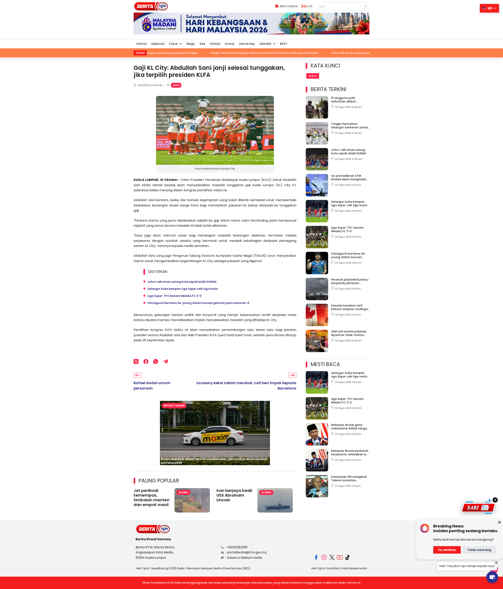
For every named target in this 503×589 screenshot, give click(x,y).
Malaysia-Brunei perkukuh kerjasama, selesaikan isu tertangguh (349, 452)
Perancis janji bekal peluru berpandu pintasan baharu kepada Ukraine (349, 281)
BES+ (283, 43)
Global (215, 43)
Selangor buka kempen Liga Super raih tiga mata (182, 289)
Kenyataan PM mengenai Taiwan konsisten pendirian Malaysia (349, 478)
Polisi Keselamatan (354, 568)
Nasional (157, 43)
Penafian (333, 568)
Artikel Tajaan (174, 405)
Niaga (190, 43)
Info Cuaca (288, 6)
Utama (141, 43)
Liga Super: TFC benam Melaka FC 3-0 (174, 296)
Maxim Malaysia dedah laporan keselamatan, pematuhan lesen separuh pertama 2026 (214, 461)
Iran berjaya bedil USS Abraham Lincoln (234, 495)
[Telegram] (165, 361)
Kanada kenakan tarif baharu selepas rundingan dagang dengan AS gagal (350, 307)
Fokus (173, 43)
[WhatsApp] (155, 361)
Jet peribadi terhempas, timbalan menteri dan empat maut (151, 497)
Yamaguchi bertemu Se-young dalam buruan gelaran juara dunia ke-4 (198, 303)
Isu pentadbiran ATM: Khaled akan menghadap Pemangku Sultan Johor (349, 177)
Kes (202, 43)
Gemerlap (247, 43)
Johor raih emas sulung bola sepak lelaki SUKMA (323, 53)
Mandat (266, 43)
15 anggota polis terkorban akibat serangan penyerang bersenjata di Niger (346, 99)
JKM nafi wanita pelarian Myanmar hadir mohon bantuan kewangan (348, 333)
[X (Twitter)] (136, 361)
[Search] (366, 6)
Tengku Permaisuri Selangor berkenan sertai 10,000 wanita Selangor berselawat (224, 53)
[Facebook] (145, 361)
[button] (175, 43)
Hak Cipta (318, 568)
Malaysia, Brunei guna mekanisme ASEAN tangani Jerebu (350, 426)
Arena (229, 43)
